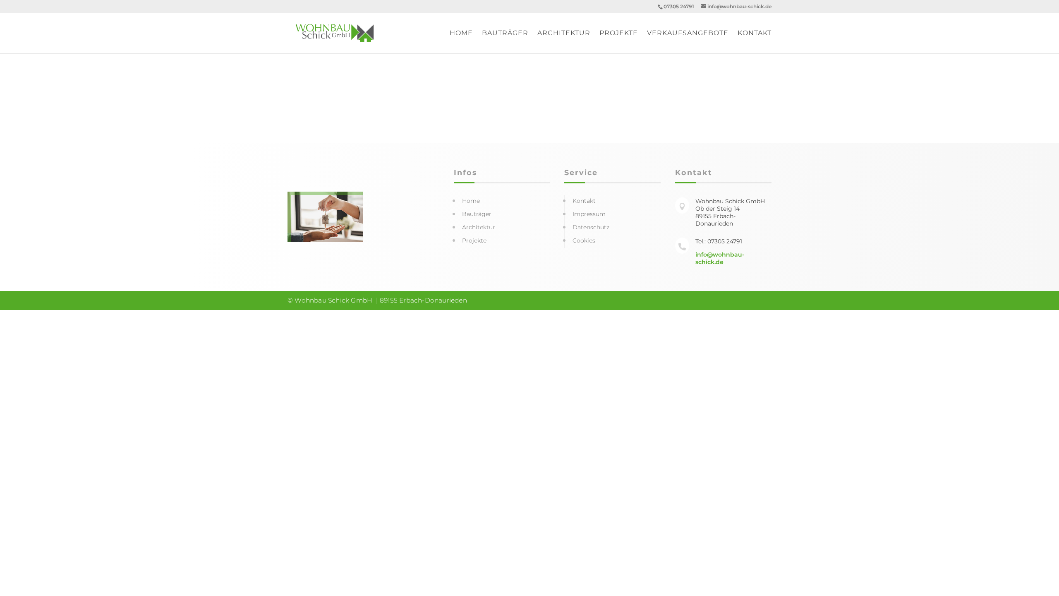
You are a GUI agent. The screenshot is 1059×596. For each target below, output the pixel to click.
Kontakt (754, 33)
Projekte (618, 33)
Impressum (589, 214)
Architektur (563, 33)
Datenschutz (591, 227)
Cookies (584, 240)
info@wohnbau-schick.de (719, 258)
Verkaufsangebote (687, 33)
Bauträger (505, 33)
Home (461, 33)
